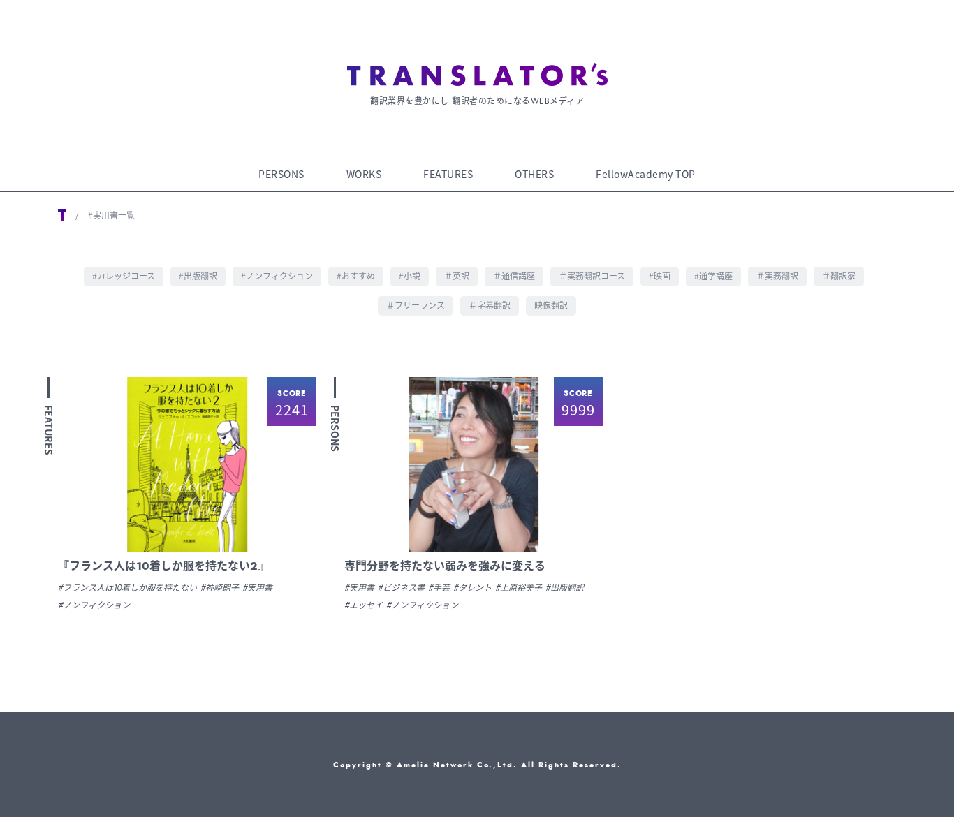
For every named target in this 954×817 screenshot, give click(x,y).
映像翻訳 (551, 305)
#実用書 (257, 588)
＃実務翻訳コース (592, 276)
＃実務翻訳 (777, 276)
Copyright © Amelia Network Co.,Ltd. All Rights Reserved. (477, 764)
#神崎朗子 (219, 588)
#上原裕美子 (518, 588)
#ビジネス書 (401, 588)
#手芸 (439, 588)
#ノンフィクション (277, 276)
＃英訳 (456, 276)
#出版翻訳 (198, 276)
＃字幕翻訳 (490, 305)
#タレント (472, 588)
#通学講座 (713, 276)
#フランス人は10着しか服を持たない (127, 588)
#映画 (659, 276)
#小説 (409, 276)
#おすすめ (356, 276)
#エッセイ (363, 605)
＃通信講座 (514, 276)
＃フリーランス (415, 305)
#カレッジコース (123, 276)
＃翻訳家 (839, 276)
